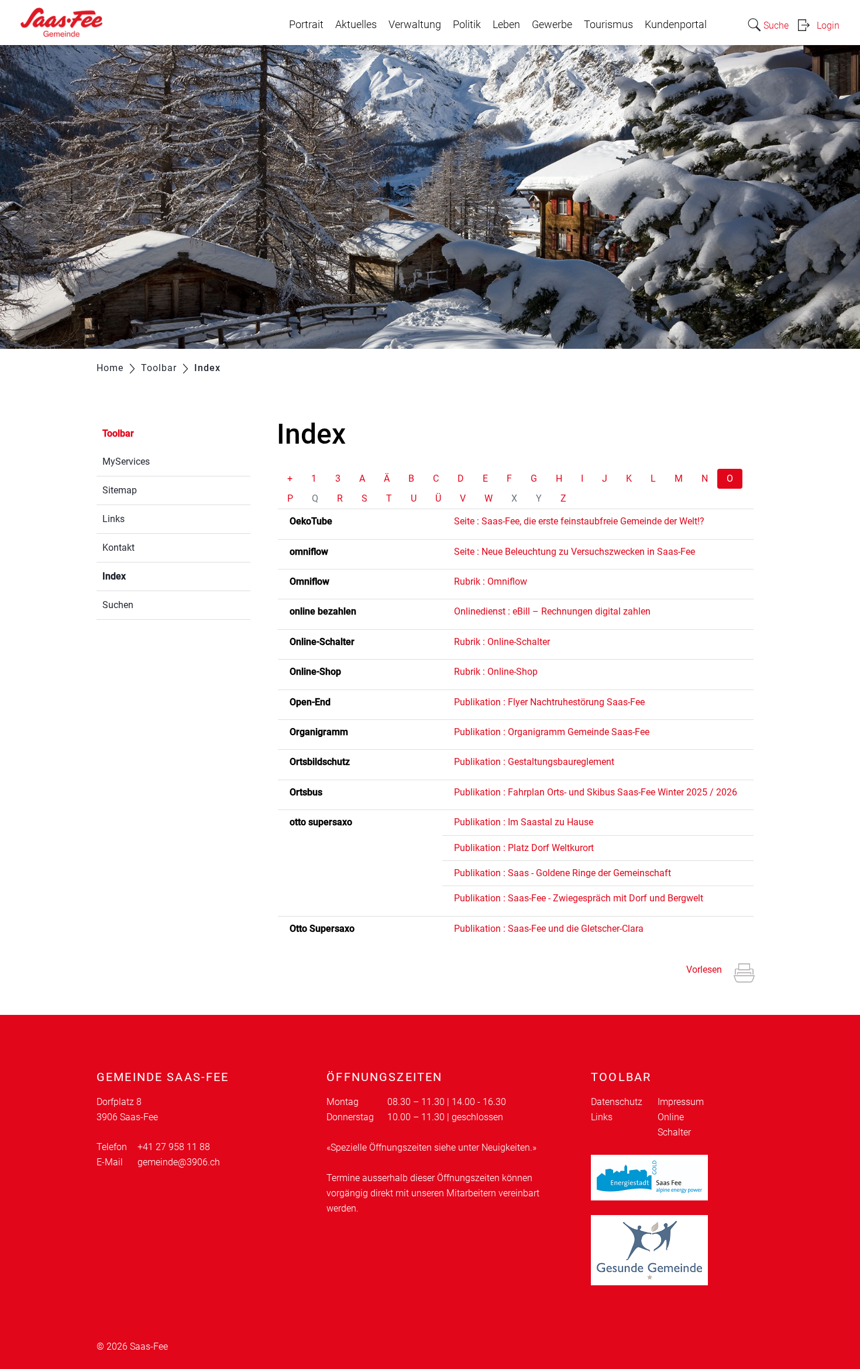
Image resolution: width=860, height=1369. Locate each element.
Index (141, 576)
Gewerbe (552, 24)
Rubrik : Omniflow (490, 581)
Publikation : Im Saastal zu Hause (523, 822)
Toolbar (118, 433)
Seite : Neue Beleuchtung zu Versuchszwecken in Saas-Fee (574, 551)
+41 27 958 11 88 (173, 1146)
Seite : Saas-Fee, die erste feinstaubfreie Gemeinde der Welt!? (579, 521)
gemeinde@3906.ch (178, 1162)
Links (113, 518)
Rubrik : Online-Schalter (502, 641)
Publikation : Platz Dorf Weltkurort (524, 847)
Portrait (306, 24)
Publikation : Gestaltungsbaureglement (534, 761)
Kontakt (118, 547)
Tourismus (608, 24)
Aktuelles (356, 24)
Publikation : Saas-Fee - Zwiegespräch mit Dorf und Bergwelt (578, 898)
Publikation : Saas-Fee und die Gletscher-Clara (549, 928)
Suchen (117, 604)
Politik (467, 24)
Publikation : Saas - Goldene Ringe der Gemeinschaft (562, 873)
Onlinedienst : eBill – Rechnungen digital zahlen (552, 611)
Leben (506, 24)
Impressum (681, 1101)
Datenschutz (616, 1101)
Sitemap (119, 490)
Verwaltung (414, 24)
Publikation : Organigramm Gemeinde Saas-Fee (551, 731)
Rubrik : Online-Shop (496, 671)
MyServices (126, 461)
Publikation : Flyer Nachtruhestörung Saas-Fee (549, 702)
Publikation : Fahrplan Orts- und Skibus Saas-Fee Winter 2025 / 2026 (595, 792)
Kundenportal (676, 24)
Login (828, 25)
